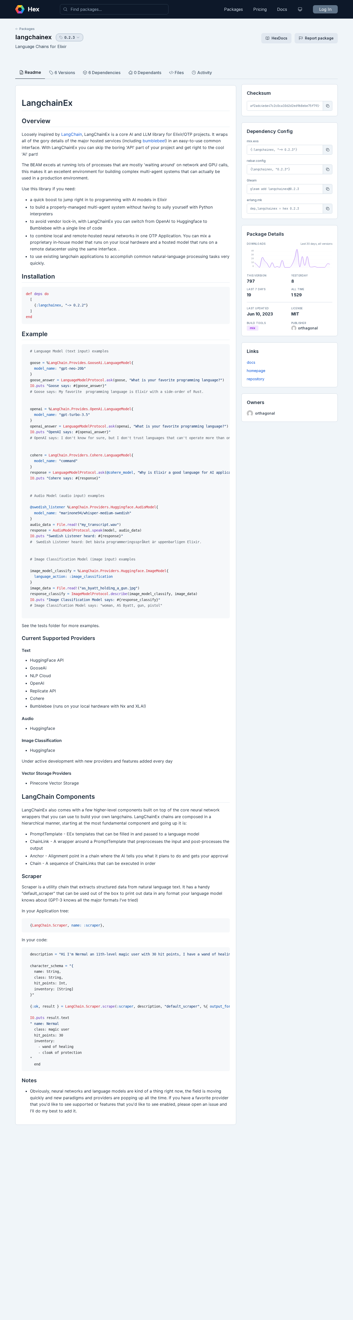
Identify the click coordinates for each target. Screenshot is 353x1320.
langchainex (33, 37)
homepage (256, 370)
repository (255, 379)
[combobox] (114, 9)
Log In (325, 9)
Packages (233, 9)
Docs (282, 9)
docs (251, 362)
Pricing (260, 9)
